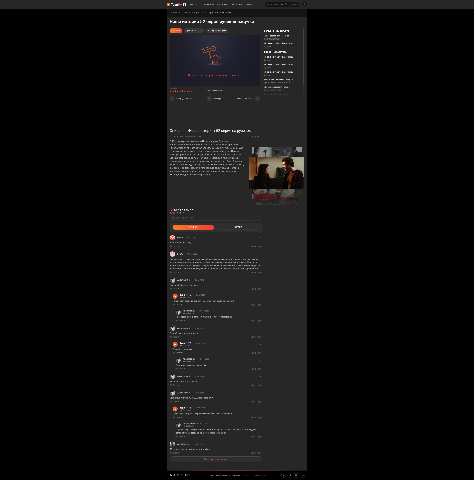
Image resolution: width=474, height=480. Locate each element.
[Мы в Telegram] (289, 475)
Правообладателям (231, 475)
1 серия (279, 73)
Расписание (237, 4)
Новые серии (222, 4)
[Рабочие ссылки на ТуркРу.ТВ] (302, 475)
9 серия (276, 37)
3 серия (279, 58)
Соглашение (214, 475)
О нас (245, 475)
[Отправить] (259, 218)
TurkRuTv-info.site (258, 475)
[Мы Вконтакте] (283, 475)
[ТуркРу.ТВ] (177, 4)
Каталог (193, 4)
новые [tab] (172, 213)
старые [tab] (180, 213)
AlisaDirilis (286, 82)
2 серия (279, 66)
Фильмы (249, 4)
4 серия (279, 45)
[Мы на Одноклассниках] (296, 475)
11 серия (277, 88)
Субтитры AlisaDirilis (273, 82)
